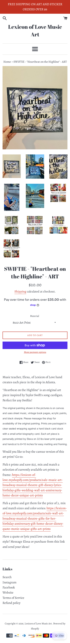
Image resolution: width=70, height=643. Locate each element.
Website (8, 592)
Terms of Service (13, 598)
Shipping (20, 291)
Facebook (9, 587)
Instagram (9, 582)
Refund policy (11, 603)
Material (34, 316)
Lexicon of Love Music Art (35, 30)
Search (7, 577)
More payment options (35, 352)
